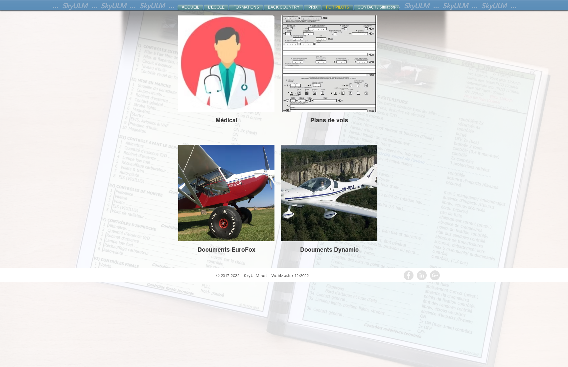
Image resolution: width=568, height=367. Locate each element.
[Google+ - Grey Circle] (435, 275)
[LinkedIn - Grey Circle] (422, 275)
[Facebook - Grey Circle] (409, 275)
